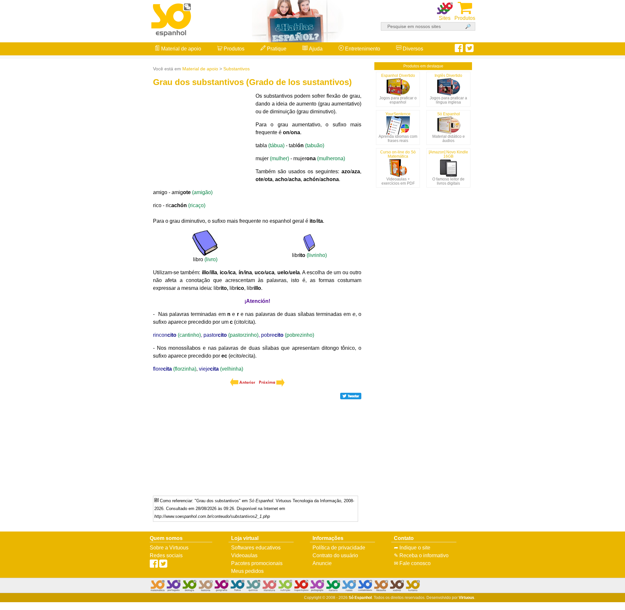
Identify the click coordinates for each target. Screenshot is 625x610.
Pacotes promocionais (257, 563)
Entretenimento (362, 48)
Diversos (412, 48)
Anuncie (322, 563)
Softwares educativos (256, 547)
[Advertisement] (599, 305)
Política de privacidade (338, 547)
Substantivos (236, 68)
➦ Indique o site (412, 547)
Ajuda (315, 48)
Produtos (233, 48)
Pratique (276, 48)
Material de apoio (180, 48)
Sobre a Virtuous (169, 547)
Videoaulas (244, 555)
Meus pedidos (247, 571)
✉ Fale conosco (412, 563)
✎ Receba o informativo (421, 555)
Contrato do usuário (335, 555)
